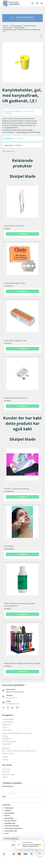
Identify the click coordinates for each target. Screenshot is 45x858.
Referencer (6, 748)
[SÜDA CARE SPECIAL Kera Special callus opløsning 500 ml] (22, 582)
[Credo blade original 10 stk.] (22, 261)
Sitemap (5, 760)
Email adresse (8, 786)
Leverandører (7, 730)
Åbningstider (7, 739)
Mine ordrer (6, 769)
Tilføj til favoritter (8, 151)
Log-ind (5, 757)
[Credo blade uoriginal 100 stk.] (22, 376)
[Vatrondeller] (22, 524)
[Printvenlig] (41, 35)
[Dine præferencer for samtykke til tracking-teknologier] (4, 854)
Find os (4, 727)
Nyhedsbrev (6, 725)
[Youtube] (8, 708)
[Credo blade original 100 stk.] (22, 319)
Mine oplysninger (8, 774)
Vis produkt (22, 234)
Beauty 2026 (6, 744)
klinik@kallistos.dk (13, 704)
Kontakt (5, 736)
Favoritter (5, 772)
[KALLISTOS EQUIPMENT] (11, 3)
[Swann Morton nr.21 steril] (22, 204)
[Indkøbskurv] (37, 3)
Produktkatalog (8, 719)
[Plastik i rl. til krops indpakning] (22, 467)
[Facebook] (3, 708)
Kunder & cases (8, 753)
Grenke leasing (7, 722)
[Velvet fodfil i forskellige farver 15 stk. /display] (22, 641)
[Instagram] (17, 708)
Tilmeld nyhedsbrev (11, 839)
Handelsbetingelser (9, 741)
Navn (4, 796)
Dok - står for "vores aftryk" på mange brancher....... (20, 751)
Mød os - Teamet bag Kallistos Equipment (17, 733)
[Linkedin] (12, 708)
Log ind (4, 777)
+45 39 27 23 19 (11, 698)
